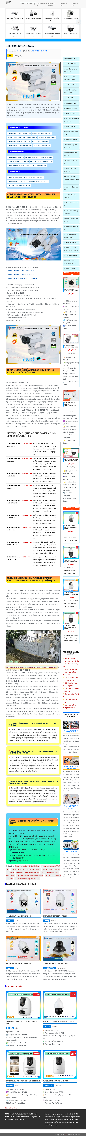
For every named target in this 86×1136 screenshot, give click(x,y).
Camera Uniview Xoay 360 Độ (71, 228)
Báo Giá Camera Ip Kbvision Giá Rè (27, 872)
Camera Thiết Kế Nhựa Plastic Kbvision (70, 91)
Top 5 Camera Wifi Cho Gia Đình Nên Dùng (20, 145)
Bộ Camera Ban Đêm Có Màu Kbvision (37, 181)
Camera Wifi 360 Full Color (39, 165)
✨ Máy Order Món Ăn (70, 669)
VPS (65, 1134)
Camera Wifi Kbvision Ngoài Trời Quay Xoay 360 (71, 249)
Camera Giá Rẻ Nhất (69, 126)
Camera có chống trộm (70, 139)
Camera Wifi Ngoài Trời (31, 157)
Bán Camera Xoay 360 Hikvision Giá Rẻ (70, 236)
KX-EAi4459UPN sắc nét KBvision (18, 963)
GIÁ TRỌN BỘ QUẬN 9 (42, 4)
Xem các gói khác (12, 1108)
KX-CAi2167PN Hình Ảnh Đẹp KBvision (71, 459)
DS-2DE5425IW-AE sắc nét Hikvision (71, 289)
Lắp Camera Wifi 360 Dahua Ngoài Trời (41, 161)
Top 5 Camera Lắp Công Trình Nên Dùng (19, 133)
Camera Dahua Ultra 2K (70, 85)
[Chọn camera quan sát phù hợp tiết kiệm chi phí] (78, 22)
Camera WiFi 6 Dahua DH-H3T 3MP (71, 593)
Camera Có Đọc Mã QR (70, 108)
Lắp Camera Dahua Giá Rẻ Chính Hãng (71, 767)
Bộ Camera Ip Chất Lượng (36, 177)
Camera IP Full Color (69, 98)
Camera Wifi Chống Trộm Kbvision (71, 220)
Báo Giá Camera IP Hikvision (40, 141)
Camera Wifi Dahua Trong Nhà (71, 188)
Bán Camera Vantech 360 (71, 255)
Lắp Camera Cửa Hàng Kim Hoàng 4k (27, 879)
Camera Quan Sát (71, 851)
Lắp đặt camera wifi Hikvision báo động (19, 165)
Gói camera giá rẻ (15, 986)
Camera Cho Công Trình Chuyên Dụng (71, 146)
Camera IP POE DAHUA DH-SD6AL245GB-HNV (70, 404)
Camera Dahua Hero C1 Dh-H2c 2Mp (27, 866)
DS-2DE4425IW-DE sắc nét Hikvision (71, 346)
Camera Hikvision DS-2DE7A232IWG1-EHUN (71, 527)
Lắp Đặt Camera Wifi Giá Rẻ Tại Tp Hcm (71, 731)
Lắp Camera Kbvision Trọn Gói (16, 181)
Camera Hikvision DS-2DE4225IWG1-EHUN (71, 627)
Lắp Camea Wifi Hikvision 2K (71, 204)
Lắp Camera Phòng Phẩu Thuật (71, 133)
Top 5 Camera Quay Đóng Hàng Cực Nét (19, 141)
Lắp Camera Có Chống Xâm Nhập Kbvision (70, 78)
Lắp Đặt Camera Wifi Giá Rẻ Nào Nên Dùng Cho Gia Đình (71, 807)
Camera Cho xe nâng (70, 113)
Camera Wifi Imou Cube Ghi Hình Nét (18, 161)
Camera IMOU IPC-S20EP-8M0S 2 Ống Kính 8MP (23, 1081)
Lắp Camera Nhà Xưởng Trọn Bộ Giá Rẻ (30, 875)
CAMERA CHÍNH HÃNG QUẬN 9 (28, 5)
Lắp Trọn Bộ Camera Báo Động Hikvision (19, 185)
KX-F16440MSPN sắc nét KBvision (55, 963)
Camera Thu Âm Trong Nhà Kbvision (70, 70)
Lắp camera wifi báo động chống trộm (71, 212)
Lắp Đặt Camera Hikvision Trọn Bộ (17, 177)
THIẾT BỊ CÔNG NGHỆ (64, 4)
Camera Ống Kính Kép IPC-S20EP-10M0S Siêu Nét (22, 1022)
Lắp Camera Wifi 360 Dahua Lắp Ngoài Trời (70, 262)
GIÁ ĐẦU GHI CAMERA (51, 4)
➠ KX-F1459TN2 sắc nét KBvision (20, 46)
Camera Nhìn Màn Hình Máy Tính (70, 154)
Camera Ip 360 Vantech (70, 242)
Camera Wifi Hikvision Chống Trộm (70, 170)
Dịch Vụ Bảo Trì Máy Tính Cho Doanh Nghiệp (25, 869)
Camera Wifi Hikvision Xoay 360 (70, 196)
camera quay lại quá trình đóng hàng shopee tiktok (22, 137)
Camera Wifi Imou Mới (46, 157)
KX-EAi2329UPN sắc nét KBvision (55, 916)
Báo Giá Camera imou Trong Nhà (41, 133)
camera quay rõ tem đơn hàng (47, 137)
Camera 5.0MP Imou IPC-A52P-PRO (55, 1081)
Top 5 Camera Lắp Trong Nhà (41, 145)
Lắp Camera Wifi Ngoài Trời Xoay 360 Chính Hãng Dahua (71, 179)
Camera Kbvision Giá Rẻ (70, 58)
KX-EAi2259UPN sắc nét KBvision (18, 916)
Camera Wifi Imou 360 (70, 268)
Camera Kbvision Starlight (71, 103)
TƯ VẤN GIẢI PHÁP (75, 4)
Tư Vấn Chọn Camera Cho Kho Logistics (71, 120)
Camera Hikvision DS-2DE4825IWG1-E (71, 560)
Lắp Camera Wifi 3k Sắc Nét (16, 157)
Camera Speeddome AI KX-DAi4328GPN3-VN (58, 1022)
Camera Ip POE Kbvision (70, 64)
